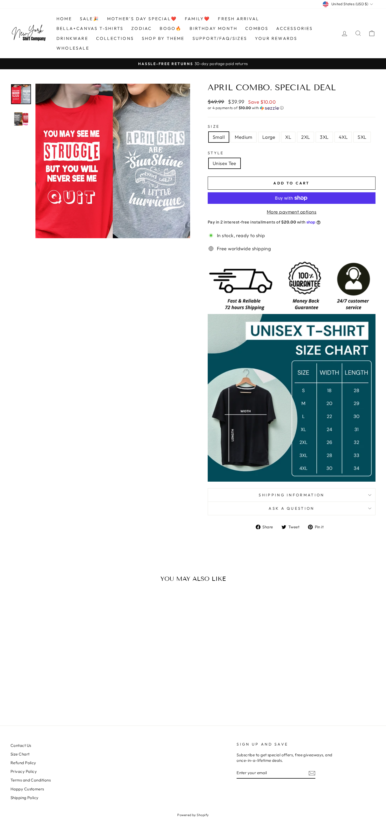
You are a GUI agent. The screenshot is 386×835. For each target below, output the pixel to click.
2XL (305, 137)
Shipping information (291, 495)
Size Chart (20, 754)
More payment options (291, 212)
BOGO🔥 (171, 28)
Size (214, 126)
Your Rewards (276, 38)
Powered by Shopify (192, 815)
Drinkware (72, 38)
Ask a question (291, 508)
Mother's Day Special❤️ (142, 18)
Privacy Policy (24, 771)
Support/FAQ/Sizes (219, 38)
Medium (243, 137)
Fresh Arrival (238, 18)
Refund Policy (23, 762)
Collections (115, 38)
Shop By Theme (163, 38)
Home (64, 18)
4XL (343, 137)
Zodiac (141, 28)
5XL (362, 137)
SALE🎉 (89, 18)
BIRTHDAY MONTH (213, 28)
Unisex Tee (224, 163)
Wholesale (72, 48)
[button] (291, 107)
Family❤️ (197, 18)
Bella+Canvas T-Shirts (89, 28)
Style (216, 153)
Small (219, 137)
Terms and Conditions (31, 780)
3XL (324, 137)
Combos (256, 28)
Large (268, 137)
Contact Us (21, 745)
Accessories (294, 28)
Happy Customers (27, 788)
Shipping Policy (25, 797)
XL (288, 137)
